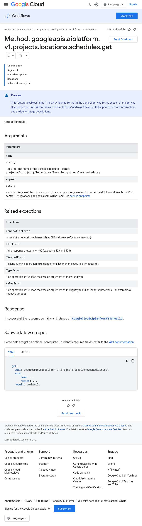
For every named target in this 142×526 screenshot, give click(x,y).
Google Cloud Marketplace (12, 471)
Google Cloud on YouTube (123, 475)
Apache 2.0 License (54, 429)
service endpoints (80, 195)
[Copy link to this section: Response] (28, 309)
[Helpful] (129, 29)
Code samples (81, 472)
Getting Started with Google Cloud (85, 465)
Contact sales (12, 478)
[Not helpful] (135, 29)
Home (7, 29)
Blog (110, 457)
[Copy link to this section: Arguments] (30, 136)
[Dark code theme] (127, 361)
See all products (13, 457)
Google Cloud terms (63, 500)
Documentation (24, 29)
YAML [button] (11, 352)
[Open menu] (6, 4)
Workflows (21, 15)
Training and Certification (87, 487)
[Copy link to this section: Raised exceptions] (45, 211)
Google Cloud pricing (16, 463)
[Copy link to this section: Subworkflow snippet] (51, 333)
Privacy (28, 500)
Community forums (50, 457)
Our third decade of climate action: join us (102, 500)
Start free (127, 16)
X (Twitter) (114, 469)
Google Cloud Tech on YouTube (120, 483)
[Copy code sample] (133, 361)
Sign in (133, 4)
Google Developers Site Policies (104, 429)
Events (112, 463)
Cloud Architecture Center (84, 480)
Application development (50, 29)
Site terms (42, 500)
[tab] (11, 352)
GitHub (77, 457)
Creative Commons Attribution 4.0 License (104, 425)
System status (47, 475)
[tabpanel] (71, 373)
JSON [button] (24, 352)
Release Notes (47, 469)
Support (43, 463)
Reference (90, 29)
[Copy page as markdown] (20, 55)
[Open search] (89, 4)
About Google (12, 500)
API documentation (121, 342)
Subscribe (64, 508)
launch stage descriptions (35, 111)
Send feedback (123, 39)
